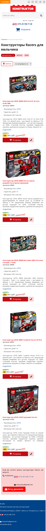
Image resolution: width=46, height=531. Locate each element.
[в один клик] (31, 140)
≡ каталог (5, 2)
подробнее (7, 130)
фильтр (8, 64)
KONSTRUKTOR (23, 8)
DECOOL (19, 55)
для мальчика (7, 55)
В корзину (17, 140)
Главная (4, 39)
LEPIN (26, 55)
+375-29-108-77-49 (24, 24)
